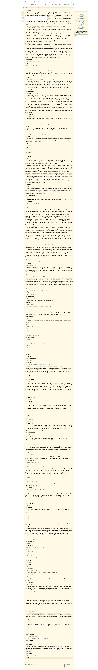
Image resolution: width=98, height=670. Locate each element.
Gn (78, 21)
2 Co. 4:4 (28, 381)
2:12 (71, 36)
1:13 (52, 364)
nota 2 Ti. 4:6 (36, 140)
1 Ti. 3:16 (31, 36)
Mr (79, 12)
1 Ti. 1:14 (28, 598)
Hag (79, 30)
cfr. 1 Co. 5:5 (56, 646)
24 (32, 149)
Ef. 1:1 (60, 73)
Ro (79, 13)
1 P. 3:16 (57, 290)
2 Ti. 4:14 (28, 636)
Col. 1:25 (37, 167)
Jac (79, 17)
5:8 (59, 23)
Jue (81, 22)
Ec (80, 26)
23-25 (48, 230)
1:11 (26, 375)
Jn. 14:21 (35, 485)
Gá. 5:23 (28, 330)
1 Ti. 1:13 (28, 134)
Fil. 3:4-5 (52, 426)
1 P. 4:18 (37, 343)
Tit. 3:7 (62, 33)
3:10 (66, 41)
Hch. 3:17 (33, 454)
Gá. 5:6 (57, 282)
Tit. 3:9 (28, 197)
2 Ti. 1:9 (28, 466)
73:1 (45, 276)
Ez (82, 27)
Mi (78, 29)
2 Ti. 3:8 (68, 23)
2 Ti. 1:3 (58, 46)
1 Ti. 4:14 (28, 576)
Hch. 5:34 (32, 310)
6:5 (70, 26)
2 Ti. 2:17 (28, 630)
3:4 (46, 79)
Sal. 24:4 (41, 276)
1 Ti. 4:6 (36, 314)
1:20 (26, 628)
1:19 (26, 591)
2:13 (35, 93)
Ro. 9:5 (32, 395)
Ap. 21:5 (43, 489)
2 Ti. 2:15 (27, 27)
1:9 (26, 328)
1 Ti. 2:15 (28, 481)
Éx (79, 21)
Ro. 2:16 (28, 377)
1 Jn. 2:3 (46, 70)
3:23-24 (50, 70)
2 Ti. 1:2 (33, 124)
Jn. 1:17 (40, 466)
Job (81, 25)
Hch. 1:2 (33, 70)
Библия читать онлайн (68, 665)
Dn (83, 27)
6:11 (55, 41)
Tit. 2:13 (33, 79)
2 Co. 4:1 (34, 421)
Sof (83, 29)
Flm (81, 16)
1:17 (26, 526)
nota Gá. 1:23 (57, 624)
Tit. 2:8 (35, 30)
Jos (79, 22)
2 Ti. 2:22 (28, 276)
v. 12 (53, 389)
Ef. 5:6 (32, 304)
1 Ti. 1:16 (44, 33)
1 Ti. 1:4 (46, 23)
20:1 (34, 145)
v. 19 (61, 239)
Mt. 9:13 (28, 501)
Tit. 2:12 (68, 38)
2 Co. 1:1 (56, 73)
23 (35, 412)
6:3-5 (70, 179)
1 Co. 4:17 (34, 116)
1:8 (26, 324)
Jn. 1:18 (28, 547)
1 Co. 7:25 (33, 444)
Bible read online (67, 664)
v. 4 (60, 160)
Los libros (34, 4)
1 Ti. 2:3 (37, 79)
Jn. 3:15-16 (28, 516)
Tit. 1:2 (57, 33)
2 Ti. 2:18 (33, 298)
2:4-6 (35, 85)
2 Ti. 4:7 (33, 584)
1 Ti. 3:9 (28, 593)
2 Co (82, 13)
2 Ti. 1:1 (52, 33)
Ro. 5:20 (28, 477)
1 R (81, 23)
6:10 (61, 23)
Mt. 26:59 (54, 439)
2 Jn (80, 18)
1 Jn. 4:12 (42, 547)
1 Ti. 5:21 (28, 570)
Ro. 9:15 (45, 134)
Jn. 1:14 (63, 493)
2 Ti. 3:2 (28, 347)
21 (64, 23)
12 (63, 23)
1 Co (80, 13)
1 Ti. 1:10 (39, 29)
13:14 (54, 466)
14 (42, 27)
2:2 (45, 364)
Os (78, 28)
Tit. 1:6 (28, 339)
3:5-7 (53, 85)
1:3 (26, 136)
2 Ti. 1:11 (33, 416)
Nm (82, 21)
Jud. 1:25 (50, 79)
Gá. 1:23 (55, 244)
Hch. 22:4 (63, 438)
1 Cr (78, 24)
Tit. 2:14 (49, 85)
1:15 (26, 487)
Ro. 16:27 (28, 551)
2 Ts (80, 15)
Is (78, 27)
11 (51, 36)
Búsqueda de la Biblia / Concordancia (61, 4)
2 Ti (83, 15)
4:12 (53, 41)
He (82, 16)
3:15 (66, 26)
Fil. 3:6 (33, 434)
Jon (83, 28)
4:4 (37, 27)
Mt (78, 12)
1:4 (26, 184)
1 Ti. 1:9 (54, 38)
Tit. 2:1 (51, 29)
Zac (81, 30)
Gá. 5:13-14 (33, 265)
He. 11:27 (37, 547)
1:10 (26, 358)
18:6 (37, 655)
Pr (79, 26)
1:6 (26, 296)
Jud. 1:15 (42, 343)
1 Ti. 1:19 (28, 290)
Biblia (26, 4)
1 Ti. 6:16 (28, 555)
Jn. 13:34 (28, 70)
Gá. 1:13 (67, 438)
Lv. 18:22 (28, 360)
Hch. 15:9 (40, 282)
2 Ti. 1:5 (58, 41)
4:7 (70, 23)
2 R (83, 23)
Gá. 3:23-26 (59, 250)
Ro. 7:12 (28, 326)
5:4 (37, 36)
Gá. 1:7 (58, 154)
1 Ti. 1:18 (28, 124)
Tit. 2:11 (34, 466)
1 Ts (78, 15)
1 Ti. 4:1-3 (38, 180)
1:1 (26, 10)
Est (79, 25)
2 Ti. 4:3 (43, 29)
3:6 (40, 481)
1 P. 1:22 (37, 276)
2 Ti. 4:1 (35, 570)
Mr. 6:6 (33, 462)
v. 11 (53, 238)
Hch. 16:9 (28, 145)
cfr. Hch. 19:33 (34, 636)
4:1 (56, 23)
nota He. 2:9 (33, 558)
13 (54, 23)
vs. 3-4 (64, 179)
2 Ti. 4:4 (46, 188)
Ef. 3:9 (26, 217)
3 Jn (82, 18)
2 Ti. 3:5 (54, 36)
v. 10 (41, 232)
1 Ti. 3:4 (57, 81)
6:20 (32, 352)
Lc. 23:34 (28, 454)
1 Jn (78, 18)
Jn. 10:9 (40, 211)
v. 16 (67, 235)
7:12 (36, 555)
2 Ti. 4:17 (28, 403)
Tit (79, 16)
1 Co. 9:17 (39, 207)
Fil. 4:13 (33, 403)
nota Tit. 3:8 (28, 322)
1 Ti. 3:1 (28, 489)
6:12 (48, 33)
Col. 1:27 (28, 93)
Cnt (82, 26)
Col (82, 14)
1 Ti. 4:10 (28, 79)
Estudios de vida (44, 4)
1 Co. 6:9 (33, 360)
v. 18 (50, 603)
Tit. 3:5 (41, 134)
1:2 (26, 114)
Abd (82, 28)
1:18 (26, 564)
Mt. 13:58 (28, 462)
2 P (82, 17)
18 (30, 27)
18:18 (32, 649)
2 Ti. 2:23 (33, 203)
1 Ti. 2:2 (61, 35)
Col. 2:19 (49, 593)
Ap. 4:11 (33, 555)
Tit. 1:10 (28, 304)
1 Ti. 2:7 (28, 244)
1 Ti (81, 15)
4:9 (31, 489)
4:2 (55, 46)
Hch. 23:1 (45, 290)
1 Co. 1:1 (52, 73)
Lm (80, 27)
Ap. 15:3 (33, 539)
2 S (80, 23)
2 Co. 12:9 (50, 466)
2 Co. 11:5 (40, 61)
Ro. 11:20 (37, 462)
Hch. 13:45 (33, 655)
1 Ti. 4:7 (41, 188)
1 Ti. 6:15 (28, 395)
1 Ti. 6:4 (28, 203)
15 (67, 41)
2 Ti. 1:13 (70, 29)
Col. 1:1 (63, 73)
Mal (82, 30)
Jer (79, 27)
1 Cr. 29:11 (28, 562)
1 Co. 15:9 (28, 434)
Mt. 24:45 (28, 412)
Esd (81, 24)
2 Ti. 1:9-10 (39, 85)
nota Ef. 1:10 (67, 216)
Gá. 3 (41, 230)
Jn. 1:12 (46, 483)
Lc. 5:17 (28, 310)
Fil (81, 14)
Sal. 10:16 (37, 539)
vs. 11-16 (56, 589)
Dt (83, 21)
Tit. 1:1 (26, 24)
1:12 (26, 401)
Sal (82, 25)
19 (48, 23)
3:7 (34, 27)
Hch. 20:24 (28, 421)
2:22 (63, 41)
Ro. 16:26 (37, 70)
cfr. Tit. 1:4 (45, 124)
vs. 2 (44, 230)
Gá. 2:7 (28, 399)
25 (32, 27)
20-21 (26, 180)
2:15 (50, 41)
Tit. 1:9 (47, 29)
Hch (83, 12)
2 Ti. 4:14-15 (45, 638)
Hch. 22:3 (47, 426)
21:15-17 (41, 485)
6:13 (32, 570)
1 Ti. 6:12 (28, 520)
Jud (83, 18)
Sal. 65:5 (54, 79)
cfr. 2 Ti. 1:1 (32, 65)
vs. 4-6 (39, 179)
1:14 (26, 464)
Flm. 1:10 (51, 124)
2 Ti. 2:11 (35, 489)
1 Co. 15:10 (45, 466)
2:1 (35, 124)
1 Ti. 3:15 (28, 43)
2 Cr (80, 24)
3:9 (52, 23)
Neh (83, 24)
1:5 (26, 259)
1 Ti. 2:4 (61, 26)
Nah (80, 29)
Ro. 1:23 (28, 543)
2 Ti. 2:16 (63, 38)
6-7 (67, 179)
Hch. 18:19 (28, 149)
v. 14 (27, 447)
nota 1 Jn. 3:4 (39, 335)
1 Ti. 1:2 (43, 41)
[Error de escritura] (73, 4)
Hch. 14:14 (28, 61)
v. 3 (39, 261)
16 (31, 134)
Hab (81, 29)
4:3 (68, 26)
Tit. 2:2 (54, 30)
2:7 (50, 23)
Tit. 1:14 (28, 186)
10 (55, 33)
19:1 (34, 149)
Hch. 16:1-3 (29, 116)
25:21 (32, 412)
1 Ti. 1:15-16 (31, 85)
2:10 (44, 79)
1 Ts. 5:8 (37, 481)
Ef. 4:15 (44, 593)
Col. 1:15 (32, 547)
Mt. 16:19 (28, 649)
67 (57, 439)
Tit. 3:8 (28, 318)
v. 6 (54, 154)
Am (80, 28)
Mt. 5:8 (33, 276)
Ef (80, 14)
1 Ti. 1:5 (49, 46)
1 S (78, 23)
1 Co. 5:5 (28, 642)
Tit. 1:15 (63, 46)
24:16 (49, 290)
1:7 (26, 308)
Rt (82, 22)
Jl (79, 28)
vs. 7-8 (66, 160)
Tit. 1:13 (49, 30)
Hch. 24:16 (64, 279)
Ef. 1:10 (28, 207)
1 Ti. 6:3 (65, 29)
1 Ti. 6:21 (28, 298)
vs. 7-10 (59, 229)
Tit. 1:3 (28, 65)
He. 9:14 (53, 290)
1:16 (26, 503)
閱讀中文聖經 (66, 666)
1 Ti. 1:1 (42, 81)
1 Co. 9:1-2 (34, 61)
